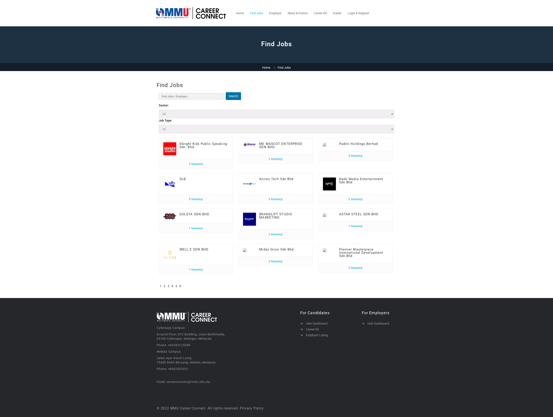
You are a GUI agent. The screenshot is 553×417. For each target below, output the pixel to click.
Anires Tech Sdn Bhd (276, 179)
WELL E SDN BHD (194, 249)
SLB (183, 179)
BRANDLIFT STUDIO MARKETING (275, 215)
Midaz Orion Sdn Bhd (276, 249)
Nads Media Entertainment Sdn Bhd (361, 180)
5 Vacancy (355, 155)
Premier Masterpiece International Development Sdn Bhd (361, 252)
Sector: (164, 105)
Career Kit (320, 13)
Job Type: (165, 120)
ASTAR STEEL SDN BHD (359, 214)
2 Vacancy (196, 164)
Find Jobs (256, 13)
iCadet (337, 13)
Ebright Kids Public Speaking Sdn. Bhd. (203, 145)
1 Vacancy (196, 228)
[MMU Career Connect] (193, 13)
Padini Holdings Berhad (358, 144)
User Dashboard (316, 323)
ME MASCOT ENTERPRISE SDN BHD (280, 145)
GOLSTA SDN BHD (194, 214)
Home (240, 13)
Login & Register (358, 13)
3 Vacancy (276, 199)
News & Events (298, 13)
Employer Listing (317, 335)
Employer (275, 13)
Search (233, 96)
